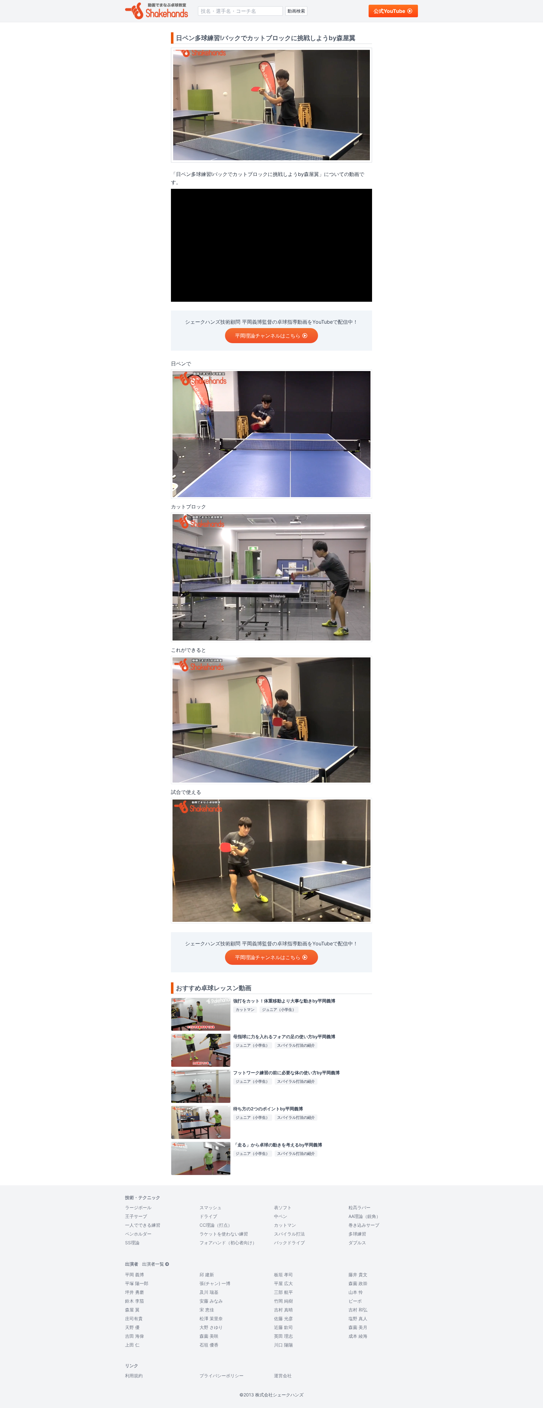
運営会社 (283, 1375)
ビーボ (355, 1301)
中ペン (280, 1216)
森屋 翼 (132, 1309)
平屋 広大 (283, 1283)
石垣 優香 (209, 1344)
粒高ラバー (359, 1207)
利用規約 (134, 1375)
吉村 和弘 (357, 1309)
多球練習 (357, 1233)
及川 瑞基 (209, 1292)
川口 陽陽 (283, 1344)
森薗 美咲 (209, 1336)
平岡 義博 (134, 1274)
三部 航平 (283, 1292)
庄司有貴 (134, 1318)
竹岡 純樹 (283, 1301)
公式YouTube (389, 11)
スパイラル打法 (289, 1233)
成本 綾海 (357, 1336)
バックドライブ (289, 1242)
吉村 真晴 (283, 1309)
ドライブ (208, 1216)
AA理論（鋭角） (364, 1216)
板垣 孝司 (283, 1274)
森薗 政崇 (357, 1283)
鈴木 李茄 (134, 1301)
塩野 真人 (357, 1318)
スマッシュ (211, 1207)
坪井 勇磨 (134, 1292)
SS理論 (132, 1242)
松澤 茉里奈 (211, 1318)
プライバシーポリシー (222, 1375)
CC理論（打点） (216, 1225)
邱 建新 (207, 1274)
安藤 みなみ (211, 1301)
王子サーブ (136, 1216)
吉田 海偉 (134, 1336)
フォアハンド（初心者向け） (228, 1242)
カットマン (285, 1225)
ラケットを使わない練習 (224, 1233)
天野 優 (132, 1327)
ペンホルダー (138, 1233)
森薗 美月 (357, 1327)
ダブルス (357, 1242)
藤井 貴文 (357, 1274)
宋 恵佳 (207, 1309)
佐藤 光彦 (283, 1318)
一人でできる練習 (142, 1225)
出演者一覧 (153, 1264)
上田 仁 (132, 1344)
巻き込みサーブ (363, 1225)
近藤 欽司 (283, 1327)
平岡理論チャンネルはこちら (267, 335)
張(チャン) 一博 (215, 1283)
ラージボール (138, 1207)
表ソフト (283, 1207)
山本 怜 (355, 1292)
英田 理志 (283, 1336)
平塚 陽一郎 (136, 1283)
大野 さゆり (211, 1327)
